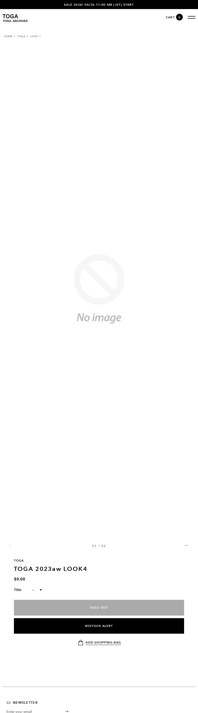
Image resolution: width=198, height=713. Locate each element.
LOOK (34, 36)
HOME (8, 36)
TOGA (21, 36)
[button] (186, 545)
